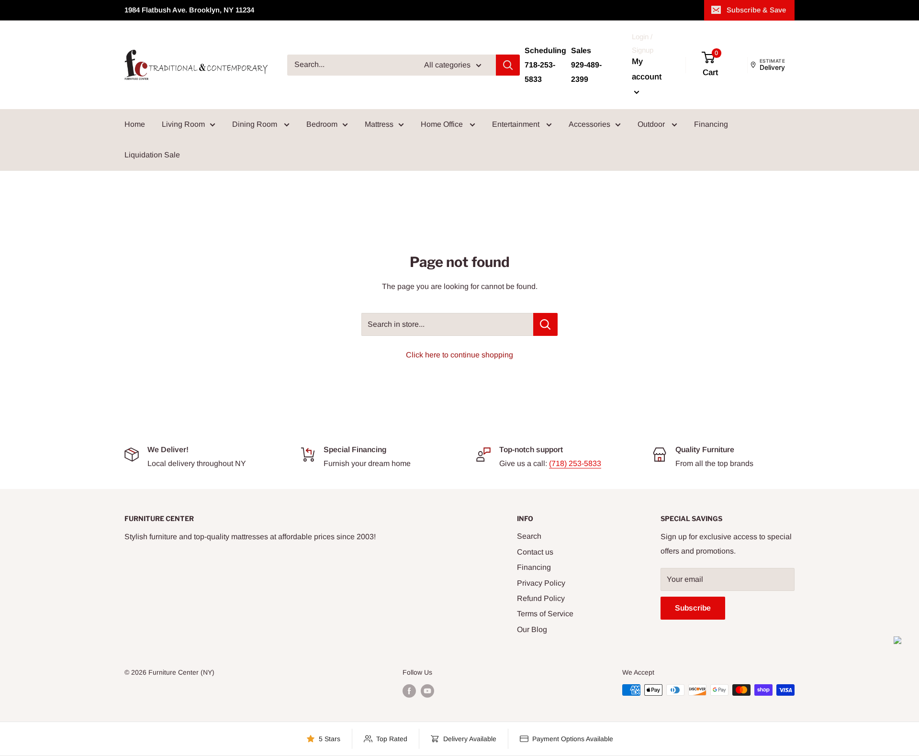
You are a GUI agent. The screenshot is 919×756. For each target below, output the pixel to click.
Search (529, 536)
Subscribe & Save (756, 10)
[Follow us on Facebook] (409, 691)
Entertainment (516, 124)
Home (134, 124)
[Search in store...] (545, 324)
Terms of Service (545, 614)
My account (646, 69)
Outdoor (652, 124)
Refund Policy (541, 598)
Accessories (589, 124)
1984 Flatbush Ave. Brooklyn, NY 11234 (189, 10)
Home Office (443, 124)
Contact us (535, 552)
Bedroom (321, 124)
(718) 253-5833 (575, 463)
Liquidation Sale (152, 155)
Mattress (379, 124)
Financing (711, 124)
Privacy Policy (541, 583)
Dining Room (255, 124)
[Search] (508, 65)
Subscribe (693, 608)
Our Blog (532, 629)
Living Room (183, 124)
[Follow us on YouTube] (427, 691)
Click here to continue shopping (459, 355)
